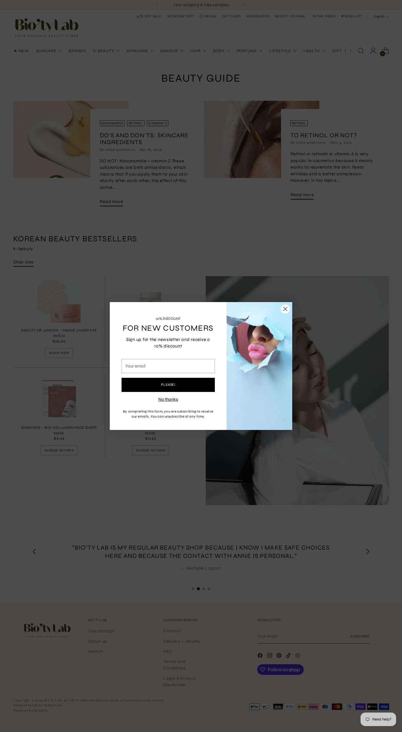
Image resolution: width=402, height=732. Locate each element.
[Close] (285, 309)
